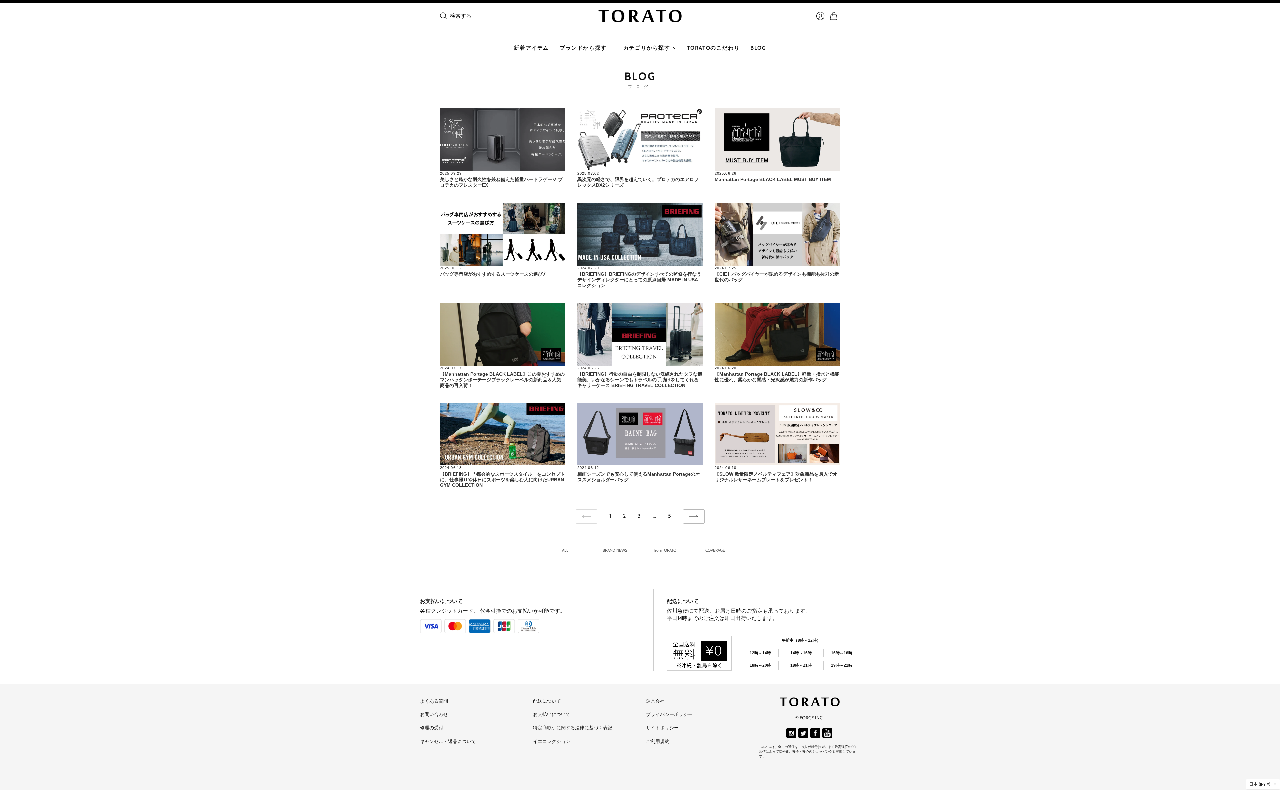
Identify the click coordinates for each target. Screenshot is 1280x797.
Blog (758, 48)
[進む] (694, 516)
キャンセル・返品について (448, 741)
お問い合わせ (434, 714)
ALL (565, 550)
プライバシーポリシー (669, 714)
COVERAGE (715, 550)
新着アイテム (531, 48)
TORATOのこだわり (713, 48)
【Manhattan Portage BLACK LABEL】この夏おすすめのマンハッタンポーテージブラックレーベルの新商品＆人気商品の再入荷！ (502, 379)
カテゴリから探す (646, 48)
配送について (683, 601)
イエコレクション (551, 741)
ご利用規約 (657, 741)
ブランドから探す (583, 48)
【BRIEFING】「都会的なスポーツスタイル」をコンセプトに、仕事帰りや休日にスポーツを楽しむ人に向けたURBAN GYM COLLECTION (502, 479)
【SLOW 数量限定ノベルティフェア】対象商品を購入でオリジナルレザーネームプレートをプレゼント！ (776, 476)
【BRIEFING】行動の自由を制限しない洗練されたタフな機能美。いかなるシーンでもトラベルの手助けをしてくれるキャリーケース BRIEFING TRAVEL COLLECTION (639, 379)
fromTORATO (665, 550)
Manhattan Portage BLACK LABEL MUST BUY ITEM (773, 179)
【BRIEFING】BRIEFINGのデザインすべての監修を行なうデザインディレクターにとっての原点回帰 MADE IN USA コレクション (639, 279)
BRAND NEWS (615, 550)
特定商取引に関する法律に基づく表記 (572, 728)
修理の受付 (431, 728)
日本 (1259, 784)
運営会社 (655, 701)
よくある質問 (434, 701)
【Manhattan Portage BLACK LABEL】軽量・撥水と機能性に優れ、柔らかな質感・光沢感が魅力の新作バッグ (777, 376)
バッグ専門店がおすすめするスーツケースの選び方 (493, 274)
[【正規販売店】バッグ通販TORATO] (640, 16)
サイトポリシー (662, 728)
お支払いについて (441, 601)
